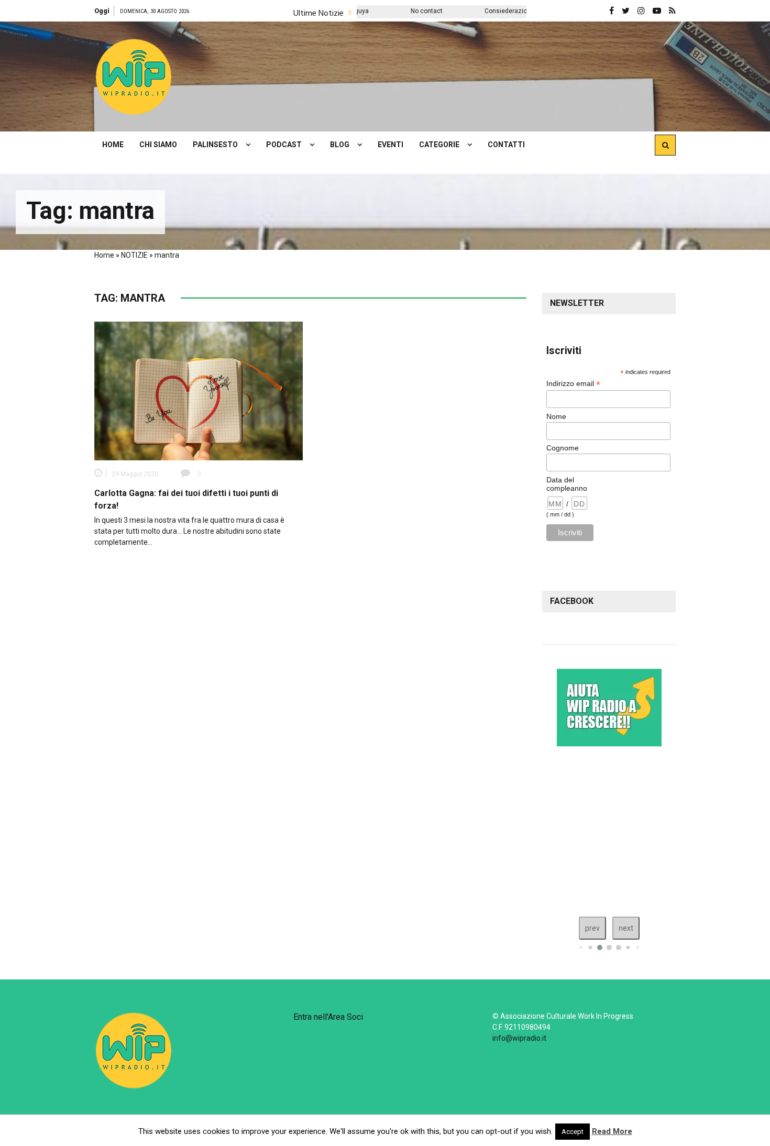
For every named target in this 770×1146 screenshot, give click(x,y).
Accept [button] (573, 1132)
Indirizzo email (573, 384)
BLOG (339, 144)
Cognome (562, 448)
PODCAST (284, 144)
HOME (113, 144)
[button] (133, 76)
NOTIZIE (134, 255)
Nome (556, 416)
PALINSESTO (215, 144)
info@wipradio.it (519, 1038)
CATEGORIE (439, 144)
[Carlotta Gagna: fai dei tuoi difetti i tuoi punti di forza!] (198, 390)
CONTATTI (506, 144)
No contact (374, 11)
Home (104, 255)
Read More (612, 1131)
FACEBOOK (571, 601)
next (626, 928)
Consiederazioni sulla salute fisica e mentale (497, 11)
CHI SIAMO (158, 144)
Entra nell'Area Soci (328, 1017)
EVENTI (390, 144)
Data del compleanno (566, 484)
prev (592, 928)
